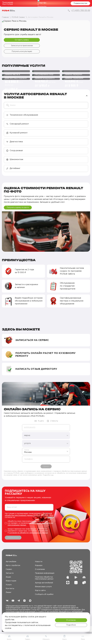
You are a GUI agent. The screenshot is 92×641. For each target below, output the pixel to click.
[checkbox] (29, 523)
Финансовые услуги (43, 586)
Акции (8, 577)
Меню (83, 639)
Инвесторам (11, 581)
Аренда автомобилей (44, 583)
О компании (40, 569)
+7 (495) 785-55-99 (80, 10)
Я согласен (71, 620)
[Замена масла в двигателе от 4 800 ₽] (16, 71)
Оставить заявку (22, 40)
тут (52, 475)
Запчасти (10, 573)
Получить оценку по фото (18, 207)
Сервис (9, 569)
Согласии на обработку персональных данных (28, 533)
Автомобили (11, 561)
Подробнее (71, 625)
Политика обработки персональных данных (44, 578)
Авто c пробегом (13, 565)
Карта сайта (40, 590)
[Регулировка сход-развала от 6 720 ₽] (46, 71)
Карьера (38, 565)
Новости (38, 561)
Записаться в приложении (22, 45)
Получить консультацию (22, 51)
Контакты (10, 588)
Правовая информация (44, 573)
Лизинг (8, 592)
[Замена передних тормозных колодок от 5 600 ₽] (76, 71)
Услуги (9, 584)
